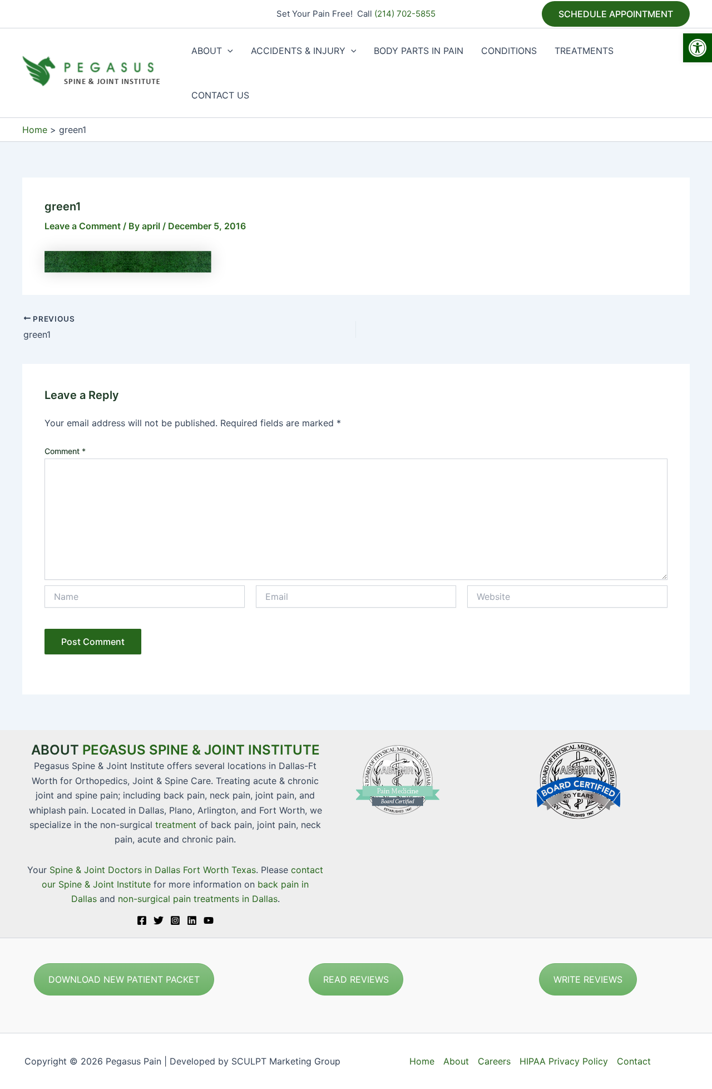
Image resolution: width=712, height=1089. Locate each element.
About (456, 1061)
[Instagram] (175, 920)
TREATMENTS (584, 50)
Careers (494, 1061)
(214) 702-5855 (405, 13)
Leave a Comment (82, 225)
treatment (175, 824)
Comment (65, 451)
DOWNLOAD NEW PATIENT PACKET (124, 979)
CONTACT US (220, 95)
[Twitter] (159, 920)
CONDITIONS (509, 50)
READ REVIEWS (356, 979)
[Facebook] (142, 920)
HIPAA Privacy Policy (564, 1061)
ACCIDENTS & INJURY (298, 50)
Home (421, 1061)
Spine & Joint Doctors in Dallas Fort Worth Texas (153, 869)
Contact (634, 1061)
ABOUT (206, 50)
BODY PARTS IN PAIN (418, 50)
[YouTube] (209, 920)
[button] (697, 47)
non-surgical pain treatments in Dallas (198, 898)
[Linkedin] (192, 920)
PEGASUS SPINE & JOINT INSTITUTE (201, 750)
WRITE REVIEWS (587, 979)
